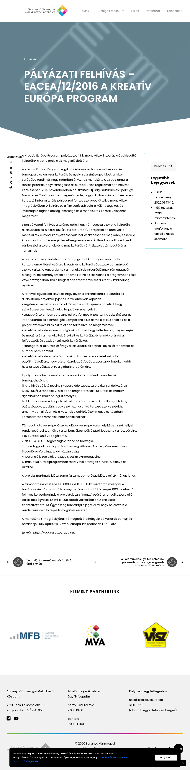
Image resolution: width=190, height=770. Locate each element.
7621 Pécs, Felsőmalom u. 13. (27, 705)
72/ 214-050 (35, 710)
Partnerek (153, 11)
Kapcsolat (174, 11)
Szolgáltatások (109, 11)
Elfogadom (166, 757)
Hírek (135, 11)
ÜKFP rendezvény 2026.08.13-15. (164, 197)
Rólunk (84, 11)
